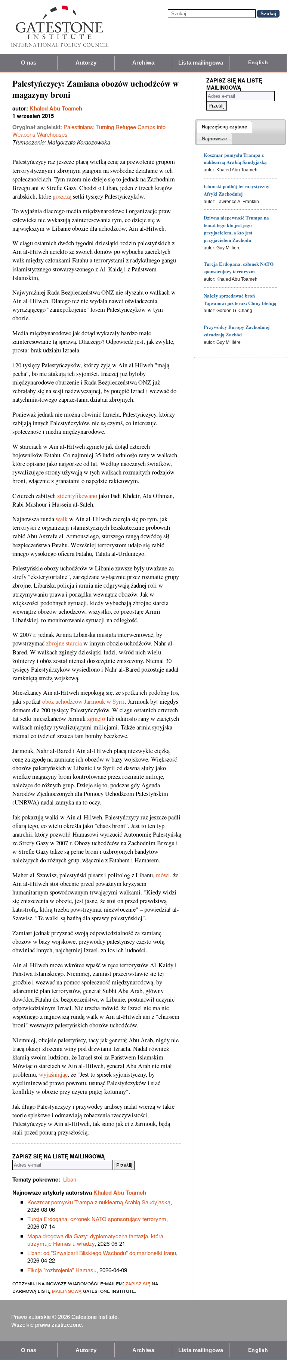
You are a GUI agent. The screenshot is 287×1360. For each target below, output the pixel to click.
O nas (29, 62)
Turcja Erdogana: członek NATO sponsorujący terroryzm (96, 1219)
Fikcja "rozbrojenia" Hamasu (61, 1270)
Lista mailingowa (200, 62)
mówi (163, 875)
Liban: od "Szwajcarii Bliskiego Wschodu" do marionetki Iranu (101, 1253)
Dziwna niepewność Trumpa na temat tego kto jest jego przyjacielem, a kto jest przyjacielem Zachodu (236, 228)
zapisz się (138, 1283)
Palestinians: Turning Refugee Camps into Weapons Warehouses (89, 130)
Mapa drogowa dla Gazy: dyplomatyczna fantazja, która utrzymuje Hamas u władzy (95, 1239)
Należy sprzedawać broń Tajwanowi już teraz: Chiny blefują (240, 299)
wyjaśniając (53, 1074)
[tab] (224, 127)
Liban (69, 1179)
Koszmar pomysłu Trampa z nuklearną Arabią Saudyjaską (98, 1202)
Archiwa (143, 62)
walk (62, 519)
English (258, 62)
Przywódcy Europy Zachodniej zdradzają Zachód (236, 330)
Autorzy (86, 62)
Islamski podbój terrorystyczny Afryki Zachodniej (236, 190)
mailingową (66, 1290)
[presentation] (224, 127)
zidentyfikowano (77, 496)
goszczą (62, 196)
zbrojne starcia (64, 643)
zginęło (96, 719)
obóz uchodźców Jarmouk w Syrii (83, 701)
